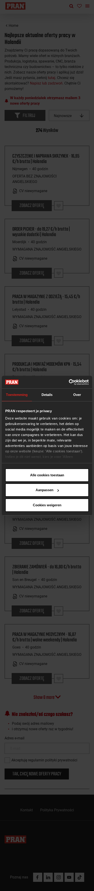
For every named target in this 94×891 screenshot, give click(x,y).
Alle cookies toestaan (47, 475)
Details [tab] (47, 395)
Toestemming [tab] (17, 395)
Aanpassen (44, 490)
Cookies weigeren (47, 505)
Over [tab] (77, 395)
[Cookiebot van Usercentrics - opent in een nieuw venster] (69, 382)
